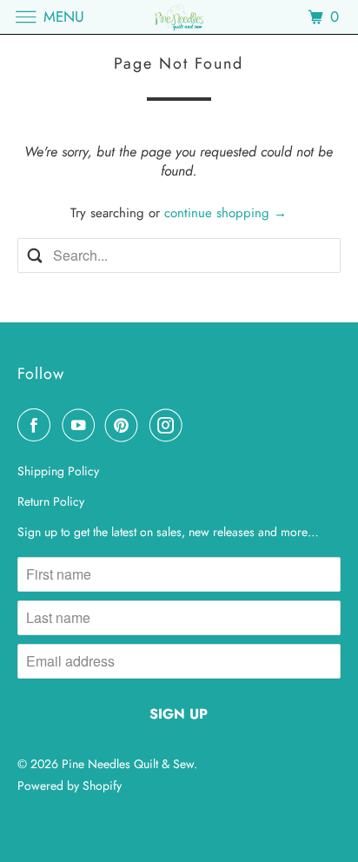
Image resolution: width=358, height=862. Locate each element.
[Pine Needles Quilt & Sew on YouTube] (82, 424)
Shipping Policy (58, 471)
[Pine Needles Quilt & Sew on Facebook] (37, 424)
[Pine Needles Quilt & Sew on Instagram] (169, 424)
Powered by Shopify (69, 785)
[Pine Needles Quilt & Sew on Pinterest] (125, 424)
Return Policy (50, 501)
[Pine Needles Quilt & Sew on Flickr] (197, 424)
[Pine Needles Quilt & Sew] (179, 17)
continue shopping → (225, 212)
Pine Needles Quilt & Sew (128, 763)
